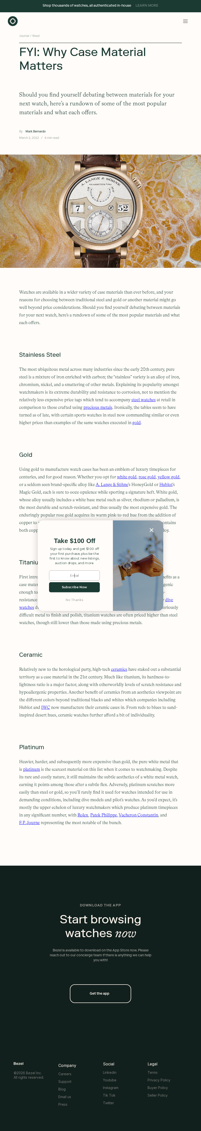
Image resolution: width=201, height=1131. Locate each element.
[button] (74, 541)
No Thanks (74, 600)
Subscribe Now (74, 587)
